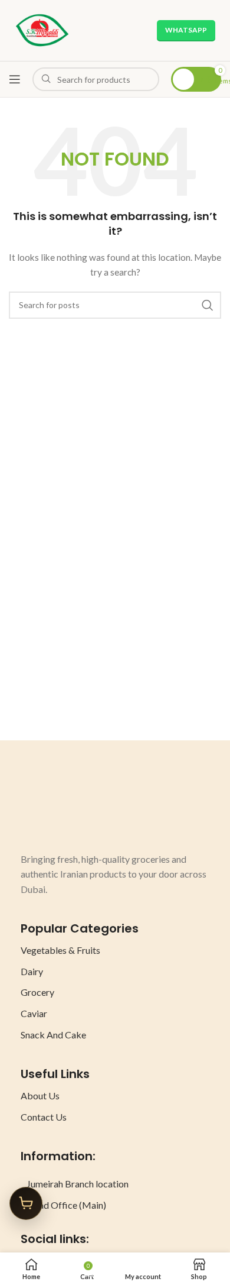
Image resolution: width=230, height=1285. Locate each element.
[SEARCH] (207, 305)
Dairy (32, 971)
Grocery (37, 992)
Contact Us (44, 1116)
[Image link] (65, 807)
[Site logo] (42, 29)
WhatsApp (186, 29)
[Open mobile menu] (15, 79)
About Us (40, 1095)
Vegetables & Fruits (60, 950)
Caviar (34, 1013)
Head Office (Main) (66, 1204)
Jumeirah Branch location (78, 1183)
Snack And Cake (53, 1034)
